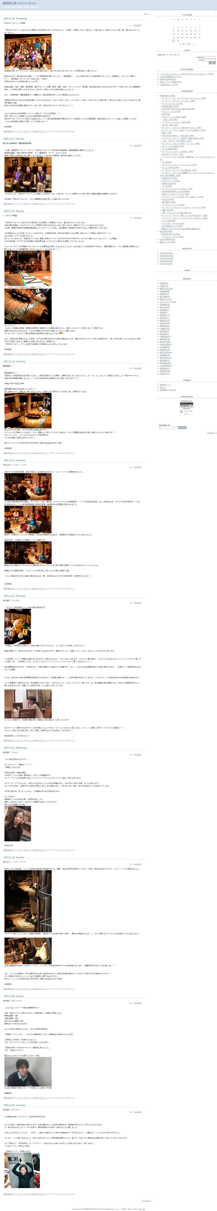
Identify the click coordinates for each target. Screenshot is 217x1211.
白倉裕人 (163, 374)
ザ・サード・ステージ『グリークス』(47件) (179, 165)
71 (170, 299)
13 (168, 374)
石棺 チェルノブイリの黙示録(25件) (176, 213)
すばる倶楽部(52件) (167, 239)
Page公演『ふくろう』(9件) (172, 154)
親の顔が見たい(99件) (170, 106)
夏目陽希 (163, 368)
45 (168, 307)
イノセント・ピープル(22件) (173, 205)
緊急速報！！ (8, 366)
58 (168, 347)
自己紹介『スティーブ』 (12, 1001)
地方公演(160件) (166, 231)
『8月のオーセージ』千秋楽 (14, 23)
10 (168, 297)
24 (168, 329)
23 (168, 360)
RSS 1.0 (163, 388)
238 (170, 289)
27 (168, 315)
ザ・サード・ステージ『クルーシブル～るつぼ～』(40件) (184, 218)
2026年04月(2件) (166, 261)
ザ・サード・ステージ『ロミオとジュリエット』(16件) (184, 98)
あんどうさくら (166, 302)
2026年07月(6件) (166, 253)
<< (180, 44)
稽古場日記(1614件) (167, 96)
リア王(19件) (167, 186)
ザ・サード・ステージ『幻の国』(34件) (177, 152)
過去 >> (147, 14)
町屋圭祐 (163, 334)
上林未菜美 (164, 366)
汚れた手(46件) (168, 199)
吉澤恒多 (163, 331)
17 (168, 368)
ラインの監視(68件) (169, 149)
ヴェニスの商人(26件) (170, 167)
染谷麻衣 (163, 305)
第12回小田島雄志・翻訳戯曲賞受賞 (17, 143)
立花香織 (163, 347)
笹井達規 (163, 363)
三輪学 (162, 286)
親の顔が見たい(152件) (171, 234)
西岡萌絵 (163, 360)
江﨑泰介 (163, 329)
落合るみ (163, 307)
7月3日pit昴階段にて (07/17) (170, 77)
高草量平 (163, 294)
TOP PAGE (146, 1201)
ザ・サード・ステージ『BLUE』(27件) (177, 189)
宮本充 (162, 318)
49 (168, 305)
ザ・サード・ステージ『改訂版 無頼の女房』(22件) (183, 138)
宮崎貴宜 (163, 371)
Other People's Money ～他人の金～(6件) (178, 136)
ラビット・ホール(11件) (171, 112)
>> (193, 44)
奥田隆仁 (163, 315)
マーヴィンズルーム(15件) (172, 104)
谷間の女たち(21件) (169, 178)
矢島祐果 (163, 291)
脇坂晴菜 (163, 339)
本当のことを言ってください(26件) (176, 194)
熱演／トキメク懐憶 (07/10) (170, 82)
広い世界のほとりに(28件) (172, 226)
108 (169, 363)
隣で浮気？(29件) (169, 202)
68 (168, 323)
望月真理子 (164, 358)
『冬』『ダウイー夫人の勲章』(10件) (176, 141)
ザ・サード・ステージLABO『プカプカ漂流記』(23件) (183, 130)
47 (168, 350)
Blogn (130, 1209)
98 (168, 291)
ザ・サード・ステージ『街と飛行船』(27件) (179, 170)
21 (168, 321)
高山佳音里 (137, 25)
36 (167, 286)
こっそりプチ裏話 (10, 216)
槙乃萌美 (163, 297)
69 (170, 352)
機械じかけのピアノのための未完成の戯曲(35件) (181, 229)
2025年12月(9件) (166, 264)
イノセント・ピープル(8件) (172, 237)
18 (168, 326)
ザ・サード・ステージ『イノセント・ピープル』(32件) (184, 207)
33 (170, 366)
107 (169, 337)
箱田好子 (163, 321)
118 (174, 302)
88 (168, 342)
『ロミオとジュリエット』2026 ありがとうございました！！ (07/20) (187, 74)
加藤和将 (163, 355)
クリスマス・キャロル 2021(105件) (176, 122)
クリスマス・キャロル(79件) (173, 223)
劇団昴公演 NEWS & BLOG (19, 3)
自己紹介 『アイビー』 (12, 1110)
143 (167, 318)
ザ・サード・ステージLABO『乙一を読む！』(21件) (182, 197)
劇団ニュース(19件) (167, 242)
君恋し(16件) (167, 133)
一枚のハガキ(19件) (169, 120)
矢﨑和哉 (163, 337)
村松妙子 (163, 350)
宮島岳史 (163, 323)
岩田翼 (162, 313)
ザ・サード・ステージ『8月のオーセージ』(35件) (181, 128)
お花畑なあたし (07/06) (169, 85)
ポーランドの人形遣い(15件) (173, 146)
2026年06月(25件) (166, 256)
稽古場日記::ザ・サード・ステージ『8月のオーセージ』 (26, 131)
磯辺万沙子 (164, 289)
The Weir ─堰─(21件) (170, 125)
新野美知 (163, 326)
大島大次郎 (164, 344)
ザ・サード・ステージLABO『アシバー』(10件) (181, 144)
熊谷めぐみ (164, 299)
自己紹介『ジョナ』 (11, 752)
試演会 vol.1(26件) (169, 183)
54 (168, 339)
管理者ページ (165, 385)
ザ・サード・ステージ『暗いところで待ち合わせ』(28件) (184, 215)
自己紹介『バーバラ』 (12, 600)
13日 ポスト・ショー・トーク (14, 465)
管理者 (162, 283)
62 (170, 344)
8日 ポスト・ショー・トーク (14, 862)
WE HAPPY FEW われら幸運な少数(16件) (178, 109)
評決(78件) (166, 114)
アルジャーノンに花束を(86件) (174, 117)
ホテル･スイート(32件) (171, 181)
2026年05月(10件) (166, 258)
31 (170, 358)
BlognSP (142, 1209)
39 (168, 371)
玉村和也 (163, 310)
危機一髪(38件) (168, 210)
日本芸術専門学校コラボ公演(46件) (176, 191)
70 (167, 283)
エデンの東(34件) (169, 221)
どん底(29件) (167, 162)
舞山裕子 (163, 342)
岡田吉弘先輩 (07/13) (168, 79)
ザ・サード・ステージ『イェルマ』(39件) (178, 101)
